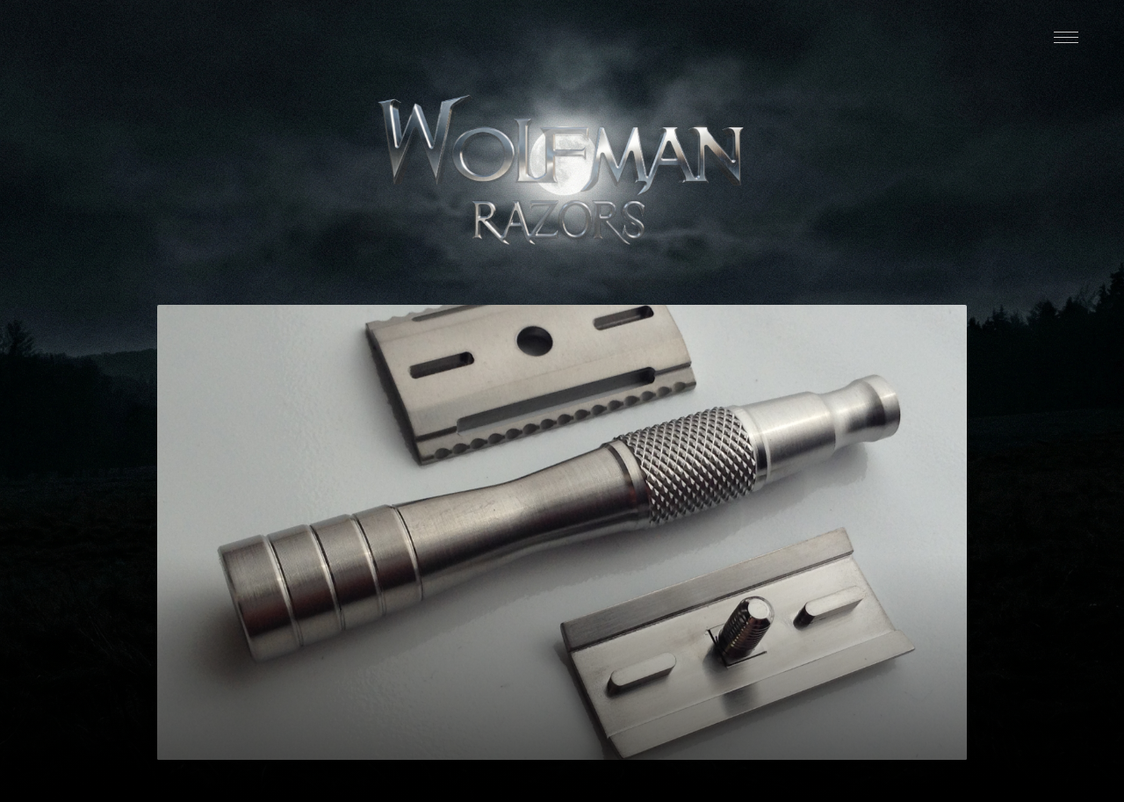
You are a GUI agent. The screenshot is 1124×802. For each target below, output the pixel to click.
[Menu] (1066, 37)
